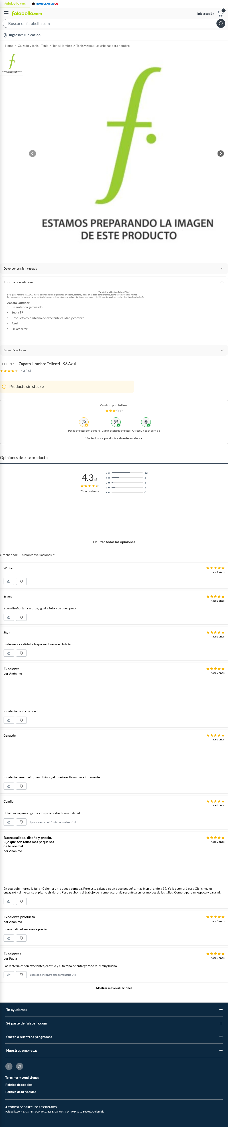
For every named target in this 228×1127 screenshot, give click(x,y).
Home (9, 45)
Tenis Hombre (62, 45)
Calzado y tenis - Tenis (33, 45)
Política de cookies (18, 1084)
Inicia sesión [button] (205, 13)
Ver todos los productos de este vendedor (114, 438)
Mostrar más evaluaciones (114, 988)
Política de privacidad (20, 1092)
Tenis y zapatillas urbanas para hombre (103, 45)
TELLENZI (8, 364)
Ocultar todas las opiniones (114, 542)
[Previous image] (32, 153)
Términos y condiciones (22, 1077)
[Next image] (220, 153)
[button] (114, 24)
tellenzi (123, 405)
